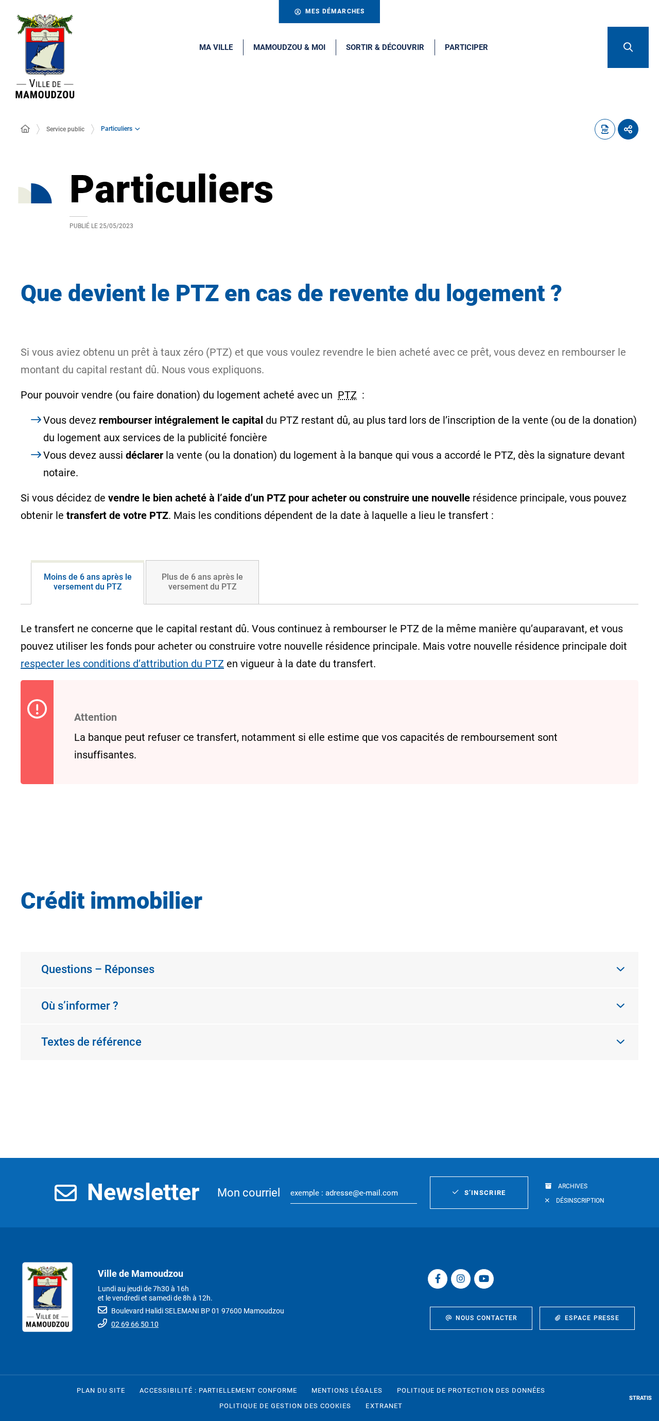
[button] (628, 47)
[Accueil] (25, 129)
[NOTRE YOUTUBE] (484, 1279)
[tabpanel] (329, 720)
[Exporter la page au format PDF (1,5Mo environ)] (605, 129)
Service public (65, 129)
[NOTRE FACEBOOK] (437, 1279)
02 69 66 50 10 (135, 1324)
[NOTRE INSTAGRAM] (460, 1279)
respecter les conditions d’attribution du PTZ (122, 663)
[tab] (87, 582)
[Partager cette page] (628, 129)
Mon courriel (248, 1192)
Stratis (640, 1398)
